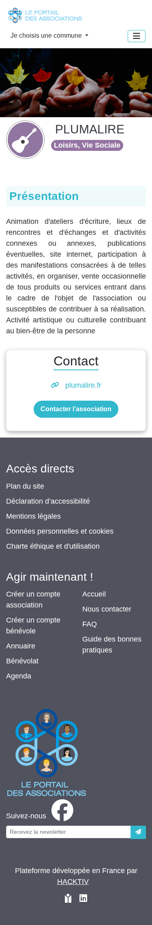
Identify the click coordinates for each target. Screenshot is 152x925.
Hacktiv (73, 882)
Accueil (94, 594)
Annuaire (20, 646)
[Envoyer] (138, 832)
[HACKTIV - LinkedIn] (83, 899)
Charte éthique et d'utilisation (53, 546)
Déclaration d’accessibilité (48, 501)
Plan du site (25, 486)
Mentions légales (33, 516)
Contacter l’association (76, 409)
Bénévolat (22, 661)
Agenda (18, 676)
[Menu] (137, 36)
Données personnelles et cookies (59, 531)
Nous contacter (106, 609)
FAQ (89, 624)
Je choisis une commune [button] (47, 35)
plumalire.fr (83, 385)
